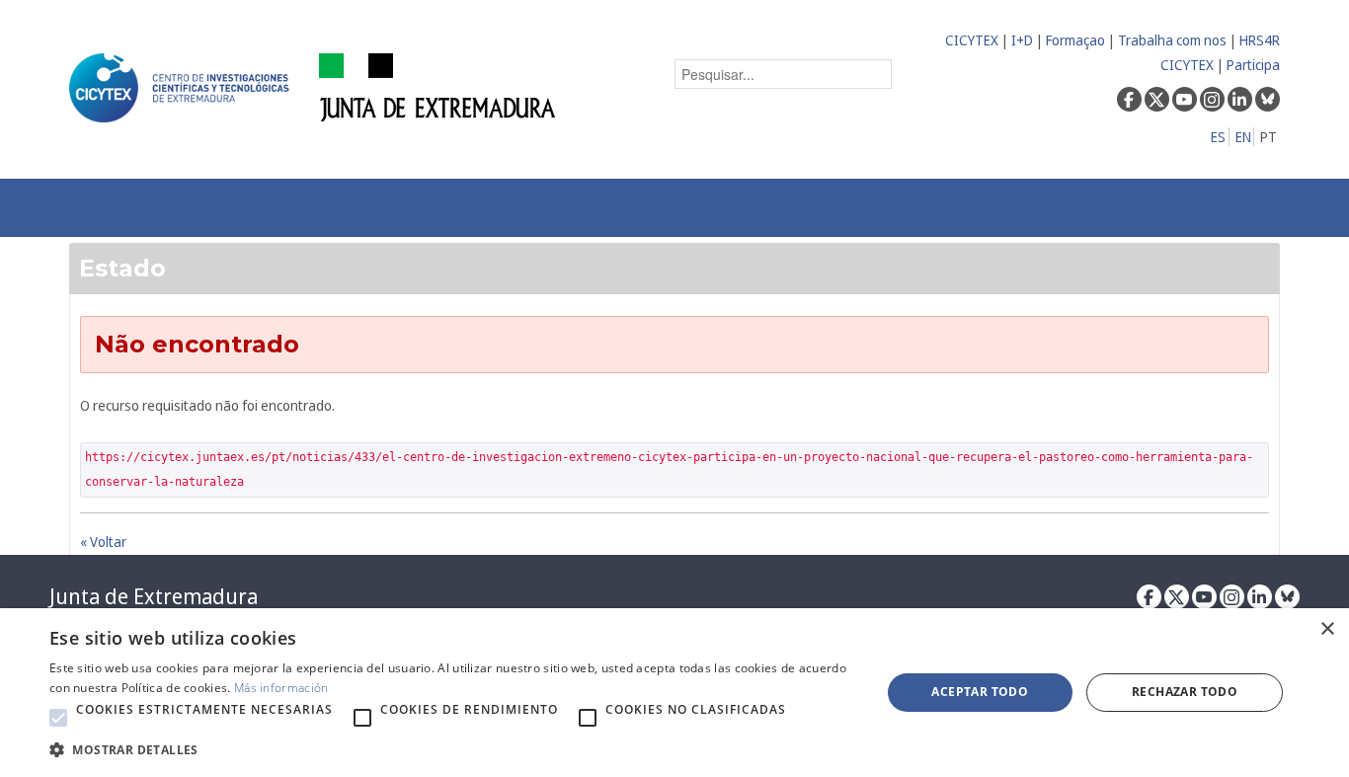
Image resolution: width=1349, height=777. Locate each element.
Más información (281, 687)
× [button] (1326, 629)
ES (1218, 136)
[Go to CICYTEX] (182, 87)
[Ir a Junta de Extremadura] (438, 86)
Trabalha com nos (1172, 40)
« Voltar (103, 541)
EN (1243, 136)
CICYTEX (971, 40)
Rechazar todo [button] (1184, 691)
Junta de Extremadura (153, 596)
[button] (58, 718)
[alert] (674, 692)
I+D (1022, 40)
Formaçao (1075, 40)
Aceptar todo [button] (979, 691)
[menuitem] (333, 208)
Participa (1253, 64)
